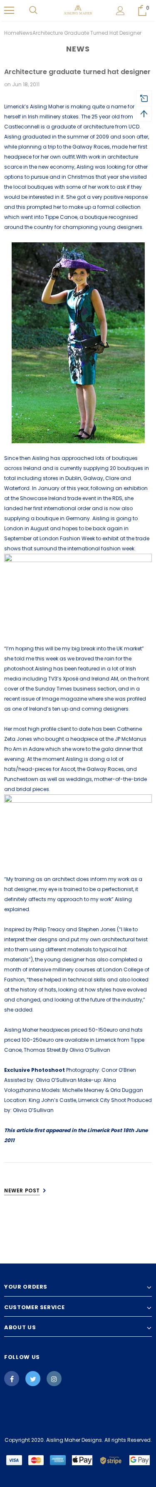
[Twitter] (32, 1378)
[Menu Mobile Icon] (9, 10)
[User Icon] (120, 10)
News (25, 32)
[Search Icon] (33, 10)
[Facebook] (11, 1378)
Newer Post (22, 1190)
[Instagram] (54, 1378)
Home (11, 32)
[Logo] (78, 10)
